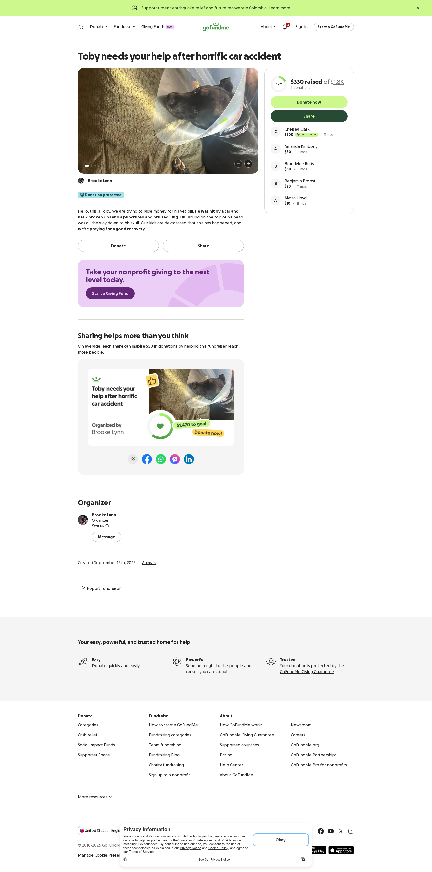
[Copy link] (133, 459)
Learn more (279, 8)
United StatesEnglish (104, 831)
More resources (93, 797)
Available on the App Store (341, 850)
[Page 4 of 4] (99, 166)
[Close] (418, 8)
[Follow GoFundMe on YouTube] (331, 831)
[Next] (248, 164)
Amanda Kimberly (301, 146)
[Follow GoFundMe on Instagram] (351, 831)
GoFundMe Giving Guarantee (307, 671)
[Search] (81, 27)
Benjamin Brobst (300, 181)
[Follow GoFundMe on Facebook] (321, 831)
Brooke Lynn (104, 515)
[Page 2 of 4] (91, 166)
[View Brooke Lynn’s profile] (83, 520)
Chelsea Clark (297, 129)
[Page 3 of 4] (95, 166)
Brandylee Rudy (299, 163)
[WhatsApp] (161, 459)
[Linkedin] (189, 459)
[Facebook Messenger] (175, 459)
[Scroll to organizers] (81, 181)
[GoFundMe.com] (216, 26)
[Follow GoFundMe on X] (341, 831)
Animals (149, 562)
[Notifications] (285, 27)
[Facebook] (147, 459)
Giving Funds (157, 26)
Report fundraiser (104, 588)
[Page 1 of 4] (87, 166)
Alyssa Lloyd (296, 198)
